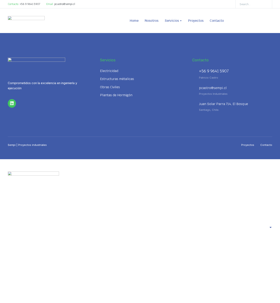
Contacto (266, 144)
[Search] (266, 4)
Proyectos (247, 144)
